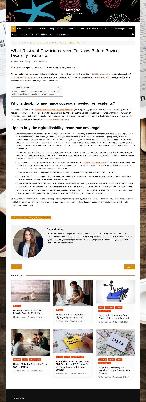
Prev (17, 267)
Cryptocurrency (63, 34)
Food (130, 29)
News (107, 29)
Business (110, 307)
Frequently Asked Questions (91, 29)
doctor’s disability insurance (23, 77)
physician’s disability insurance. (55, 119)
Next (128, 267)
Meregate (73, 10)
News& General (105, 311)
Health (22, 34)
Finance (44, 62)
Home (19, 29)
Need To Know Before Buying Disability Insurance (32, 218)
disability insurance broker (95, 162)
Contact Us (72, 29)
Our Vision (61, 29)
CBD (32, 34)
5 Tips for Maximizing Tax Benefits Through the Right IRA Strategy (114, 370)
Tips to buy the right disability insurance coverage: (34, 94)
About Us (28, 29)
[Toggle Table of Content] (57, 88)
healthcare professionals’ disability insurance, (54, 109)
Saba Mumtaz (18, 62)
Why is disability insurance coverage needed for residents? (37, 91)
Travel (14, 34)
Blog (52, 29)
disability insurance (100, 74)
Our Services (40, 29)
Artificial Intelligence (44, 34)
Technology (119, 29)
